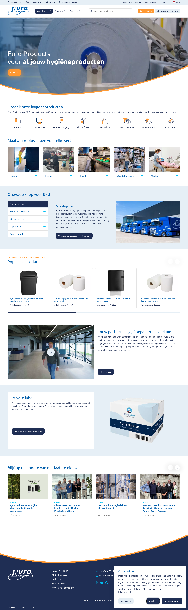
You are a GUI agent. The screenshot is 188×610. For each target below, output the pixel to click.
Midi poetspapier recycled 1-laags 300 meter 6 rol (71, 299)
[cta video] (51, 352)
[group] (28, 288)
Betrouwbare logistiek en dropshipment (112, 506)
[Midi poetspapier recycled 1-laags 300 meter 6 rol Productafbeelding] (72, 283)
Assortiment (42, 11)
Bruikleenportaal (141, 2)
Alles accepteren (172, 601)
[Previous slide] (170, 467)
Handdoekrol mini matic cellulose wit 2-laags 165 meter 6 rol (159, 299)
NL (177, 2)
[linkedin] (97, 582)
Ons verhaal (106, 372)
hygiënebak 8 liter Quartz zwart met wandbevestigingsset (26, 299)
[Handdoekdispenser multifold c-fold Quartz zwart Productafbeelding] (116, 283)
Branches (59, 11)
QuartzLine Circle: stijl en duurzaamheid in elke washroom (24, 508)
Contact (162, 2)
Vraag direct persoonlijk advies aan (74, 235)
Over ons (74, 11)
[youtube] (101, 582)
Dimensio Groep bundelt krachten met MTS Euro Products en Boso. (67, 508)
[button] (170, 261)
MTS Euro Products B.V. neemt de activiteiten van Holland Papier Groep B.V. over (159, 508)
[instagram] (106, 582)
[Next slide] (177, 467)
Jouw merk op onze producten (28, 431)
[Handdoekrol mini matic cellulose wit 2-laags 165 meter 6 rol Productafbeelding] (159, 283)
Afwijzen (153, 601)
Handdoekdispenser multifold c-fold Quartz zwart (113, 299)
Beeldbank (127, 2)
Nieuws (153, 2)
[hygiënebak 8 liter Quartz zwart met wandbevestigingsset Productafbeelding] (28, 283)
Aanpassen (126, 601)
